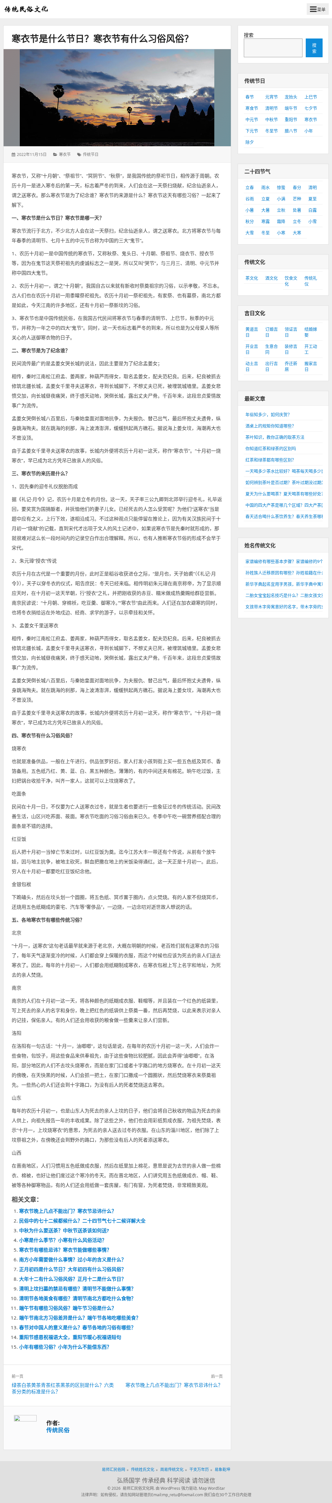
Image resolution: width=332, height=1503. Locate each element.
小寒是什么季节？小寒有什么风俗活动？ (63, 1240)
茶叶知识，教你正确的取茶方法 (274, 437)
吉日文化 (254, 313)
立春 (249, 187)
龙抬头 (291, 97)
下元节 (251, 131)
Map (203, 1488)
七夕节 (310, 108)
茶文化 (251, 278)
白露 (312, 210)
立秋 (281, 210)
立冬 (297, 221)
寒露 (265, 221)
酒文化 (271, 278)
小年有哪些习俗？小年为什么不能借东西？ (65, 1347)
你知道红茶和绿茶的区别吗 (270, 448)
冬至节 (271, 131)
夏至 (312, 199)
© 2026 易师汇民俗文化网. (131, 1488)
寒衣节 (65, 154)
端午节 (291, 108)
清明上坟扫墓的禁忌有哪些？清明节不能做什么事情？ (77, 1288)
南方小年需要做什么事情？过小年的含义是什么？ (72, 1259)
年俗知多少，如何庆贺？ (268, 414)
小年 (308, 131)
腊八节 (291, 131)
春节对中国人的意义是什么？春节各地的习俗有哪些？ (77, 1327)
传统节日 (91, 154)
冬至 (265, 233)
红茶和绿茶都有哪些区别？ (270, 460)
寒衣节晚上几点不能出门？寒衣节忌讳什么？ (67, 1211)
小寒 (281, 233)
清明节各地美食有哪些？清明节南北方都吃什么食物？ (77, 1298)
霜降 (281, 221)
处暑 (297, 210)
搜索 (249, 35)
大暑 (265, 210)
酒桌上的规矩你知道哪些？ (270, 426)
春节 (249, 97)
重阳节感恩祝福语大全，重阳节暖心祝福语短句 (70, 1337)
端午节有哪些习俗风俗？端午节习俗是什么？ (67, 1308)
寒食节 (251, 108)
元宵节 (271, 97)
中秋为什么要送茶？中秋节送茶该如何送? (64, 1230)
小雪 (312, 221)
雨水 (265, 187)
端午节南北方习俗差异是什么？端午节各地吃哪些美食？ (80, 1317)
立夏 (265, 199)
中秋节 (271, 119)
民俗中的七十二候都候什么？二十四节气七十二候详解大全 (82, 1220)
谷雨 (249, 199)
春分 (297, 187)
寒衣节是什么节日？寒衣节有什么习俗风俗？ (102, 38)
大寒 (297, 233)
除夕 (249, 142)
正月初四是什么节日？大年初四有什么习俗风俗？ (72, 1269)
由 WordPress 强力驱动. (177, 1488)
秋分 (249, 221)
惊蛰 (281, 187)
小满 (281, 199)
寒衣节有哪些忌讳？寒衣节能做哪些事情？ (65, 1249)
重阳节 (291, 119)
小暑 (249, 210)
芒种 (297, 199)
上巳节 (310, 97)
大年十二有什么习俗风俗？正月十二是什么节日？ (72, 1279)
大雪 (249, 233)
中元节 (251, 119)
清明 (312, 187)
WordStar (216, 1488)
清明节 (271, 108)
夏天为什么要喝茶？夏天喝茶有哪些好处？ (285, 494)
